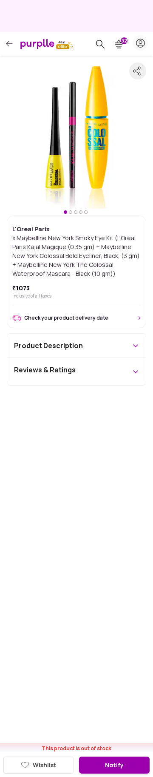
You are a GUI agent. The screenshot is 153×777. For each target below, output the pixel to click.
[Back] (9, 44)
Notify (114, 765)
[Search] (100, 44)
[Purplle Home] (37, 44)
